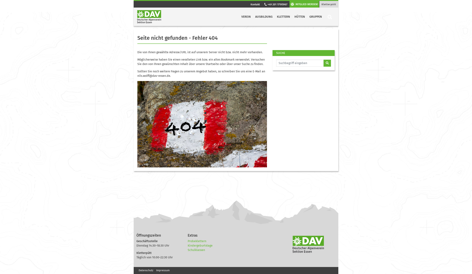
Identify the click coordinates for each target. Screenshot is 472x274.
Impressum (163, 270)
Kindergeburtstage (200, 245)
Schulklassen (196, 250)
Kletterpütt (329, 4)
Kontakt (255, 4)
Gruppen (315, 16)
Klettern (283, 16)
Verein (246, 16)
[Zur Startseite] (149, 17)
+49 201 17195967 (277, 4)
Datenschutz (146, 270)
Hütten (299, 16)
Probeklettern (197, 241)
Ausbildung (264, 16)
